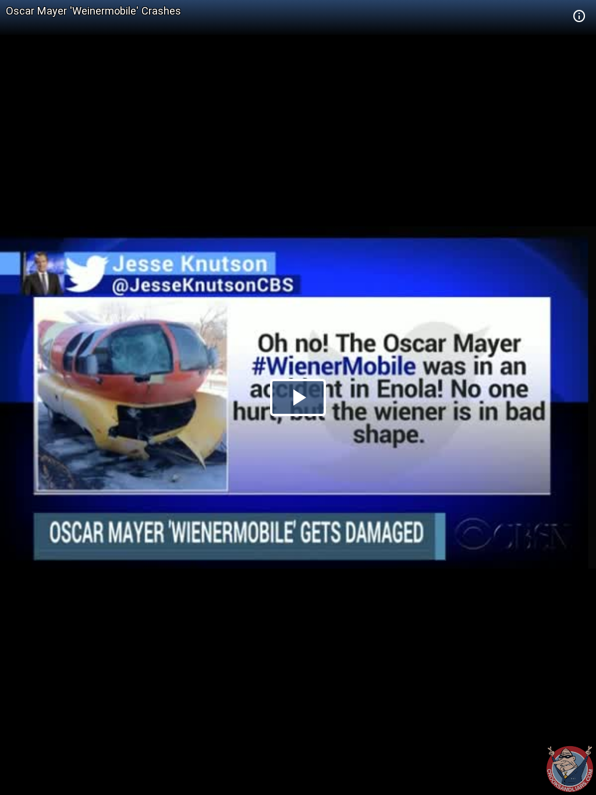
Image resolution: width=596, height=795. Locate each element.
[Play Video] (298, 397)
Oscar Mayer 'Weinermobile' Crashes (93, 11)
